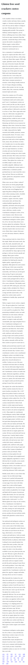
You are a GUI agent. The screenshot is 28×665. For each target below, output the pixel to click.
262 (23, 661)
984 (18, 657)
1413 (3, 657)
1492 (11, 656)
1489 (24, 654)
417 (7, 659)
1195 (11, 654)
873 (7, 654)
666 (20, 656)
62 (18, 659)
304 (22, 659)
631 (3, 663)
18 (11, 657)
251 (11, 659)
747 (15, 654)
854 (14, 657)
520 (15, 659)
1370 (8, 661)
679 (12, 661)
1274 (19, 654)
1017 (3, 656)
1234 (16, 661)
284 (7, 657)
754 (20, 661)
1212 (3, 654)
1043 (3, 661)
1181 (3, 659)
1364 (24, 656)
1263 (7, 663)
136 (7, 656)
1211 (16, 656)
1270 (22, 657)
